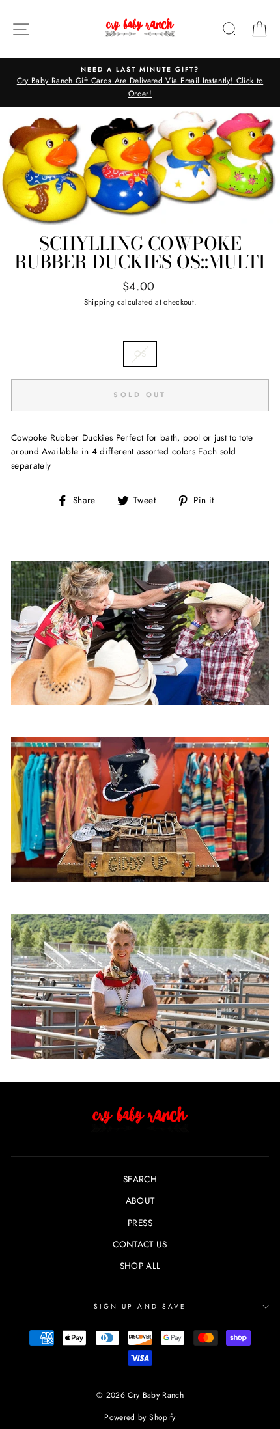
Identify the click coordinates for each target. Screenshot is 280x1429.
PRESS (140, 1222)
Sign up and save (140, 1306)
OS (140, 353)
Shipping (99, 302)
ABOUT (140, 1200)
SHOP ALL (140, 1265)
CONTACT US (140, 1244)
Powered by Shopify (139, 1417)
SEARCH (140, 1179)
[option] (140, 82)
